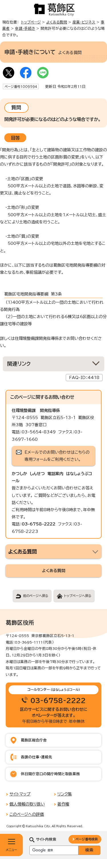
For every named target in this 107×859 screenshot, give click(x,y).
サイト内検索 (46, 839)
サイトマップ (20, 794)
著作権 (63, 804)
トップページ (31, 22)
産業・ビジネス (83, 22)
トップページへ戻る (77, 595)
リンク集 (64, 794)
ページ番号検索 (87, 839)
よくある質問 (56, 22)
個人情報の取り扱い (27, 804)
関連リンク (19, 363)
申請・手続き (25, 28)
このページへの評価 (26, 814)
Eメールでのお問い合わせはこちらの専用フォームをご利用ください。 (57, 455)
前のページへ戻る (35, 595)
